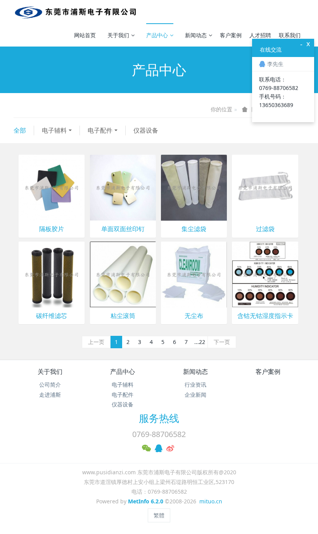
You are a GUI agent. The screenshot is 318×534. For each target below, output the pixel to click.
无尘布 (194, 316)
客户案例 (231, 35)
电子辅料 (54, 130)
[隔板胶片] (52, 187)
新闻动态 (196, 35)
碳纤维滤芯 (51, 316)
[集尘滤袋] (194, 187)
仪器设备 (145, 130)
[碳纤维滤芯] (52, 274)
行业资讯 (195, 384)
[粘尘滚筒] (123, 274)
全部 (20, 130)
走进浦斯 (50, 394)
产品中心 (157, 35)
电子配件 (100, 130)
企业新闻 (195, 394)
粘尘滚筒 (123, 316)
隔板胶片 (51, 229)
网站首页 (85, 35)
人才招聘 (260, 35)
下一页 (222, 342)
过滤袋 (265, 229)
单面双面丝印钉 (123, 229)
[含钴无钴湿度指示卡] (265, 274)
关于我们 (118, 35)
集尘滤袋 (193, 229)
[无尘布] (194, 274)
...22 (199, 342)
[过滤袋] (265, 187)
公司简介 (50, 384)
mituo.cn (210, 501)
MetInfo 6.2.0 (145, 501)
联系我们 (290, 35)
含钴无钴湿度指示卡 (265, 316)
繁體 (159, 515)
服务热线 (159, 418)
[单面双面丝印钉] (123, 187)
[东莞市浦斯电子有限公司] (75, 11)
